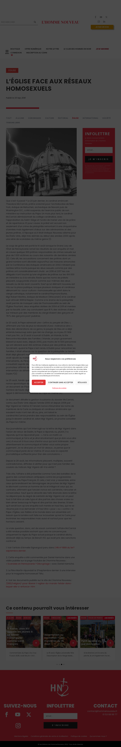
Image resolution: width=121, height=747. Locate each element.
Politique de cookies (59, 388)
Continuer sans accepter (60, 382)
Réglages (82, 382)
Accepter (38, 382)
